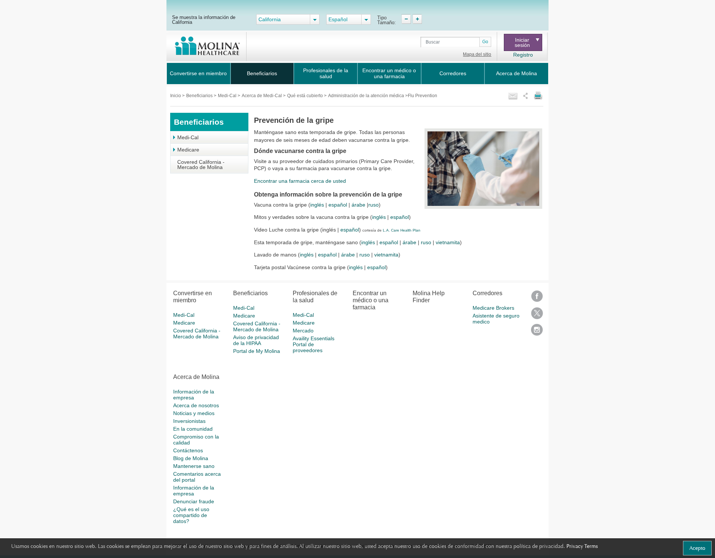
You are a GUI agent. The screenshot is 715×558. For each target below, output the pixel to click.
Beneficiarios (262, 73)
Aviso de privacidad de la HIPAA (256, 340)
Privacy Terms (582, 546)
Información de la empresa (193, 395)
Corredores (452, 73)
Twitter (537, 315)
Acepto (697, 548)
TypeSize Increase (417, 19)
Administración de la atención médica (366, 95)
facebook (537, 298)
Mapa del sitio (477, 54)
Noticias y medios (193, 413)
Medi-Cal (228, 95)
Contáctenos (188, 450)
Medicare (188, 150)
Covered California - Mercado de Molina (201, 164)
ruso (373, 205)
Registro (523, 55)
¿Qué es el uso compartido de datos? (191, 515)
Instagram (537, 332)
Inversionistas (189, 421)
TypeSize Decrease (406, 19)
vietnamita (448, 242)
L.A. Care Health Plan (401, 230)
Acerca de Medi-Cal (262, 95)
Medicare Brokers (493, 308)
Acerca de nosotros (196, 405)
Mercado (303, 331)
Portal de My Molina (256, 351)
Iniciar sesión (522, 42)
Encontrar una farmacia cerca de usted (300, 181)
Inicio (176, 95)
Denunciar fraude (193, 501)
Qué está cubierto (305, 95)
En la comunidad (193, 429)
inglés (317, 205)
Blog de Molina (190, 458)
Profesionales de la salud (325, 73)
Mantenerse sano (193, 466)
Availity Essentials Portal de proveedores (313, 344)
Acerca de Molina (516, 73)
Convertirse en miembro (198, 73)
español (337, 205)
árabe (358, 205)
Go (485, 41)
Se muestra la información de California (203, 20)
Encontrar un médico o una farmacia (389, 73)
